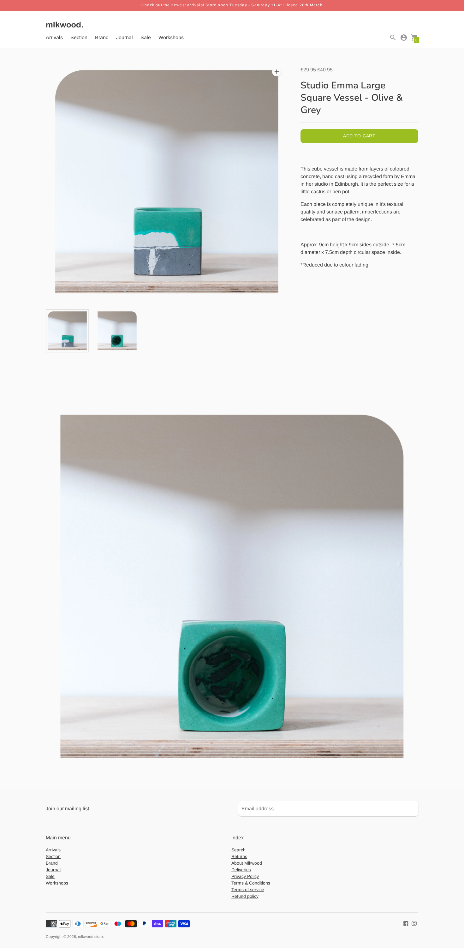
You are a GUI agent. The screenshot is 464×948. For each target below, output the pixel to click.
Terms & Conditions (250, 882)
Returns (239, 856)
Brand (102, 37)
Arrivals (54, 37)
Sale (145, 37)
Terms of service (247, 889)
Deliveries (241, 869)
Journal (124, 37)
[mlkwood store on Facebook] (405, 923)
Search (238, 849)
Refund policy (245, 896)
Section (78, 37)
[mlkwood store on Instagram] (414, 923)
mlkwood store (90, 936)
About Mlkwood (246, 863)
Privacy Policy (245, 876)
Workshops (171, 37)
